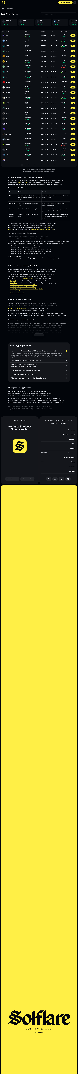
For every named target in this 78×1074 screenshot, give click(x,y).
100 (48, 164)
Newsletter (62, 423)
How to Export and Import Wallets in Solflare (23, 287)
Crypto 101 (13, 281)
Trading (48, 227)
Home (2, 8)
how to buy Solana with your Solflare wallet (42, 357)
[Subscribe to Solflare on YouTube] (55, 479)
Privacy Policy (48, 420)
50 (41, 164)
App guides (13, 283)
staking (10, 229)
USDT (25, 182)
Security (72, 439)
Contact (72, 471)
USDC (19, 182)
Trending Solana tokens (17, 293)
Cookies (63, 420)
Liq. (52, 31)
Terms (57, 420)
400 (55, 164)
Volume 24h (64, 31)
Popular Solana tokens (16, 291)
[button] (39, 351)
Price (26, 31)
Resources (71, 453)
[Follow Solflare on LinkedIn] (61, 479)
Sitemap (70, 420)
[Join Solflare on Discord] (68, 479)
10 (34, 164)
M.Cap (43, 31)
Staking (72, 448)
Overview (71, 430)
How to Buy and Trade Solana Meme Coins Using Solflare (26, 289)
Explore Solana (69, 457)
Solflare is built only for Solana (17, 308)
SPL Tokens (5, 31)
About (73, 462)
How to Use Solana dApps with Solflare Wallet (23, 285)
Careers (72, 466)
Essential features (68, 434)
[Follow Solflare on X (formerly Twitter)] (48, 479)
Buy (73, 35)
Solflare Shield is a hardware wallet (24, 278)
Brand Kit (54, 423)
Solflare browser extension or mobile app (42, 229)
